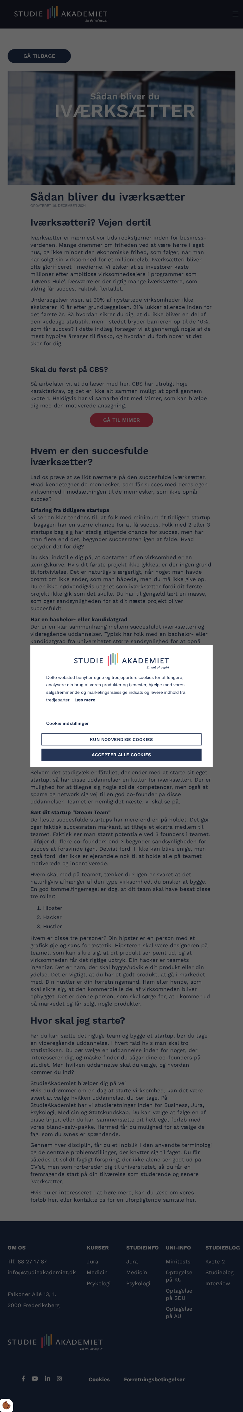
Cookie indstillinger (67, 723)
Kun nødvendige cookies (121, 739)
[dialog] (121, 706)
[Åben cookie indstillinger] (6, 1405)
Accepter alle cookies (121, 754)
